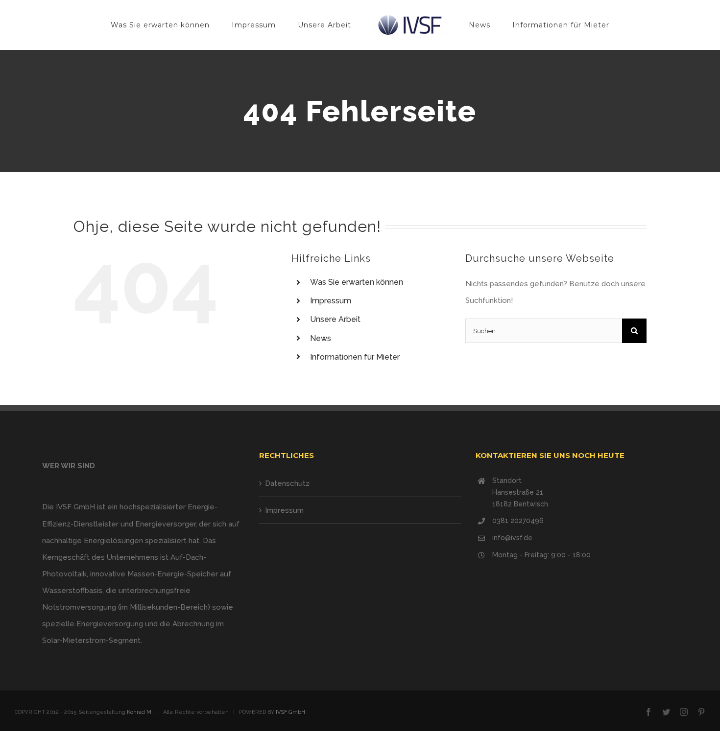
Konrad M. (140, 712)
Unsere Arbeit (335, 319)
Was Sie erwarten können (356, 282)
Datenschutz (287, 483)
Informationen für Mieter (355, 357)
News (320, 338)
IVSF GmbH (290, 712)
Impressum (330, 300)
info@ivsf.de (512, 538)
